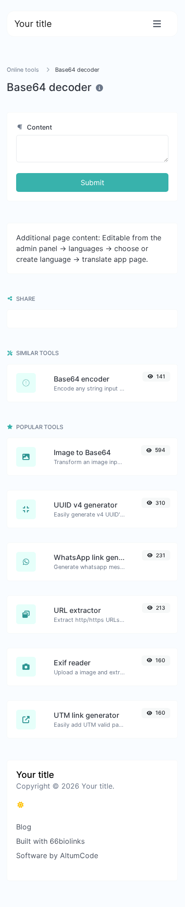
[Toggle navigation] (157, 24)
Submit (92, 182)
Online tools (23, 69)
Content (38, 127)
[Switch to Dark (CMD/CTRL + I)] (20, 805)
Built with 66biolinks (50, 841)
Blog (23, 826)
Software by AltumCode (57, 855)
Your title (33, 23)
